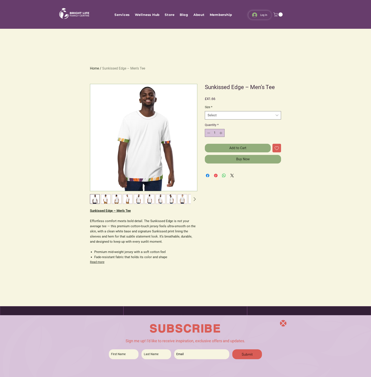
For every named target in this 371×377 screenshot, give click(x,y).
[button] (283, 323)
